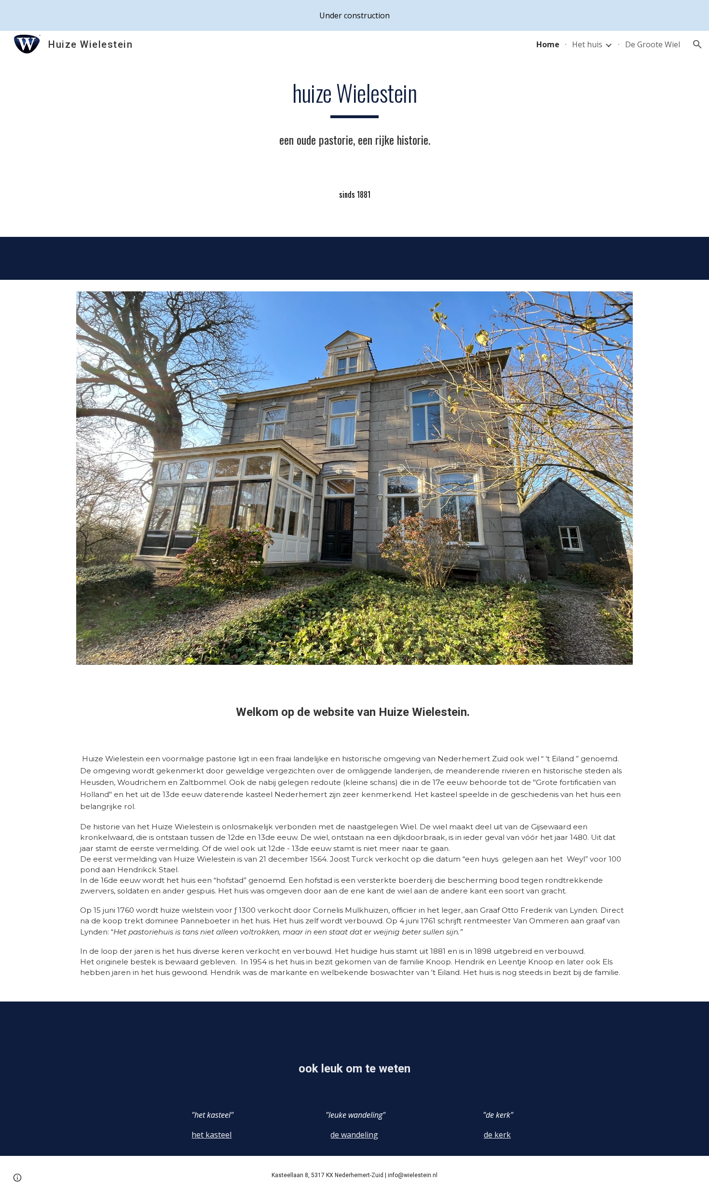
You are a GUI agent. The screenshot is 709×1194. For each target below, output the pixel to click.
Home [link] (547, 44)
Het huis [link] (587, 44)
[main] (354, 115)
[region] (354, 15)
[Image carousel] (354, 483)
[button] (697, 44)
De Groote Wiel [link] (652, 44)
